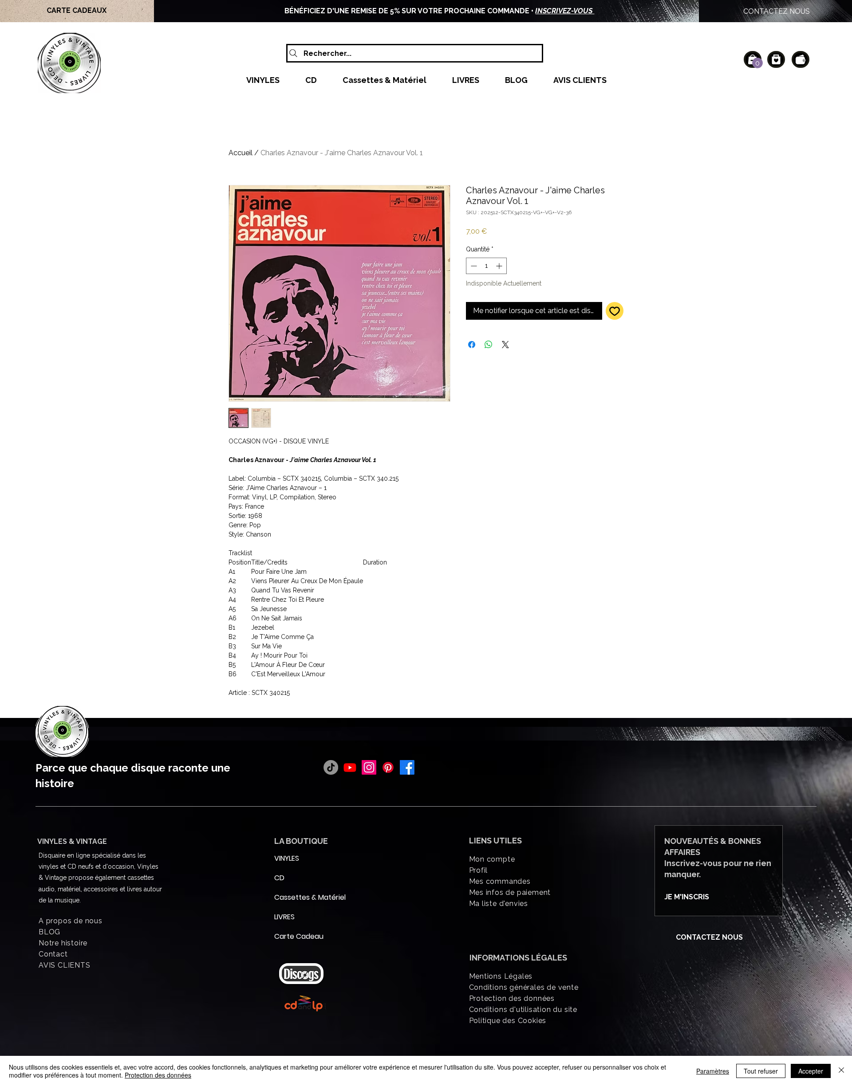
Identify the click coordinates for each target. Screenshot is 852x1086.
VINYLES (286, 858)
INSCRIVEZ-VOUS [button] (564, 11)
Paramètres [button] (712, 1070)
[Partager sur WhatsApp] (488, 344)
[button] (757, 63)
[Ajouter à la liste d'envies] (614, 311)
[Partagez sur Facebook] (471, 344)
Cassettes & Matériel (295, 897)
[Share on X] (505, 344)
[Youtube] (350, 767)
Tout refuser (761, 1070)
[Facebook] (407, 767)
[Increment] (499, 266)
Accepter (810, 1070)
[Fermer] (841, 1071)
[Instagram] (369, 767)
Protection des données (158, 1074)
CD (279, 878)
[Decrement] (472, 266)
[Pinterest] (388, 767)
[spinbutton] (486, 266)
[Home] (776, 59)
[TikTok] (330, 767)
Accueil (240, 153)
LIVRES (284, 917)
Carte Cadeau (295, 936)
